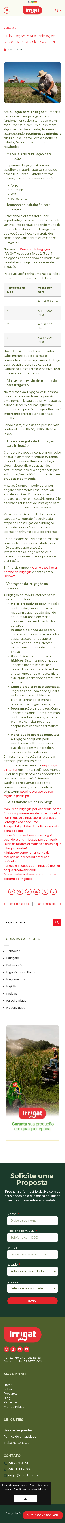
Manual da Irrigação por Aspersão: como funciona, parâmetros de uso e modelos (32, 811)
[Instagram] (6, 1349)
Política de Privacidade (31, 1489)
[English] (29, 2)
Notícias (11, 993)
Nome (12, 1214)
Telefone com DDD (21, 1231)
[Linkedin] (13, 1349)
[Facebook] (26, 1349)
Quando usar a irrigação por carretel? (30, 839)
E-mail (12, 1248)
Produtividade (15, 1008)
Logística (12, 986)
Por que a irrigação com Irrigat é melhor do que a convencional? (32, 868)
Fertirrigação (14, 965)
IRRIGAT (9, 576)
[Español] (35, 2)
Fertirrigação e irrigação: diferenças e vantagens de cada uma (30, 820)
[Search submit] (57, 922)
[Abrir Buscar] (60, 10)
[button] (7, 10)
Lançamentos (15, 979)
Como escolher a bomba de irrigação (30, 570)
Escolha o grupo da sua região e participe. (28, 793)
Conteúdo (10, 27)
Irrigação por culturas (20, 972)
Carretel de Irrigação (35, 249)
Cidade (13, 1282)
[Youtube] (20, 1349)
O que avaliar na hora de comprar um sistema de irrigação (30, 876)
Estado (12, 1265)
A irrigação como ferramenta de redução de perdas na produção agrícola (27, 857)
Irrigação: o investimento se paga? (28, 835)
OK (25, 1499)
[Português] (32, 2)
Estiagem (12, 958)
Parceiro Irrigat (16, 1001)
